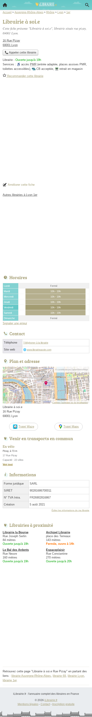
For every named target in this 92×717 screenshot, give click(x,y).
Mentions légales (28, 704)
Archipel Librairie (58, 532)
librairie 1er (10, 680)
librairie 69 (59, 675)
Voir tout (8, 464)
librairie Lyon (76, 675)
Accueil (5, 5)
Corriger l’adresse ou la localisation (70, 402)
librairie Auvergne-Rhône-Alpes (31, 675)
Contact (45, 704)
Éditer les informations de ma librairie (70, 510)
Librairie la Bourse (15, 532)
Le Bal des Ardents (16, 550)
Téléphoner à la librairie (35, 342)
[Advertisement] (46, 132)
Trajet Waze (26, 426)
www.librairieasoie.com (39, 349)
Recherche (87, 5)
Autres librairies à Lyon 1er (20, 194)
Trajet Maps (71, 426)
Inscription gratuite (63, 704)
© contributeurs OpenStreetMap (71, 369)
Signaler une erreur (15, 323)
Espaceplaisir (55, 550)
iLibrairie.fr (50, 700)
